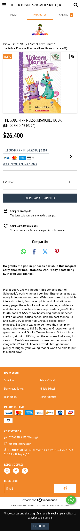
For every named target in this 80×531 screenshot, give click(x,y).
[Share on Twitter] (45, 252)
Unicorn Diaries (45, 44)
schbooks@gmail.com (20, 444)
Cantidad (8, 182)
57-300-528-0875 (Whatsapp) (23, 437)
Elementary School (13, 388)
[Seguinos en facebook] (16, 471)
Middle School (47, 388)
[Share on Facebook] (34, 252)
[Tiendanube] (40, 501)
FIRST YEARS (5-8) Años (23, 44)
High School (10, 397)
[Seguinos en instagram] (7, 471)
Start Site (9, 380)
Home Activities (48, 397)
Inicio (6, 44)
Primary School (47, 380)
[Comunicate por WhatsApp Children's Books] (71, 499)
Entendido (40, 526)
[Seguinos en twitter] (25, 471)
